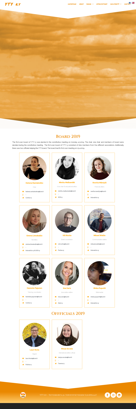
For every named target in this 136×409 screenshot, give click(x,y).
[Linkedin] (119, 395)
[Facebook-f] (107, 395)
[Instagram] (113, 395)
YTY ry (13, 4)
